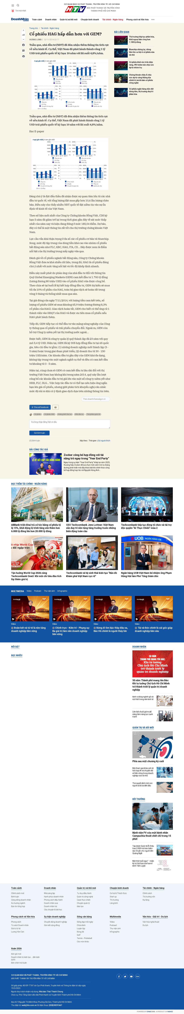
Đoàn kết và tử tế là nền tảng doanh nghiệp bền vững (28, 629)
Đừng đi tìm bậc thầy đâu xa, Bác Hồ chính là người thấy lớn (111, 629)
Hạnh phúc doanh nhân (54, 897)
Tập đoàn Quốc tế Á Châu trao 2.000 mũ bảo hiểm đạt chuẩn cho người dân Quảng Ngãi (143, 849)
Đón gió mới (16, 954)
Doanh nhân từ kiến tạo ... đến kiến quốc (25, 958)
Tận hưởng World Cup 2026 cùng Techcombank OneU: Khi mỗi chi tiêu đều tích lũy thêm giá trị (36, 576)
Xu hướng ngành (18, 903)
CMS (151, 1012)
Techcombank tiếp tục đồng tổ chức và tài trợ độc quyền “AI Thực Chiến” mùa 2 (146, 526)
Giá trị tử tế (15, 928)
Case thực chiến (83, 900)
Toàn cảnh (37, 19)
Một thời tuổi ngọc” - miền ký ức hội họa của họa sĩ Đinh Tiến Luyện (143, 863)
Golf (78, 935)
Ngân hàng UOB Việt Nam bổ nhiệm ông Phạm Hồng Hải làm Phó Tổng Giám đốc (146, 574)
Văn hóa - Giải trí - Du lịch (155, 916)
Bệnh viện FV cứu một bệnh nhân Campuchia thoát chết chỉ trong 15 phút (151, 835)
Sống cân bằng (84, 916)
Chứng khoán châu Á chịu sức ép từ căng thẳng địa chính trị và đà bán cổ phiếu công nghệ (141, 79)
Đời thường (138, 799)
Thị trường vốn (149, 897)
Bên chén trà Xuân (19, 963)
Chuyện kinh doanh (90, 19)
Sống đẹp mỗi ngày (85, 922)
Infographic (62, 591)
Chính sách (147, 893)
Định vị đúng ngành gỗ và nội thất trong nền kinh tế (142, 698)
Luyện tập (81, 928)
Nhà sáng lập (49, 893)
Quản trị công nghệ (85, 897)
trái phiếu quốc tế (93, 414)
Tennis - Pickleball (84, 938)
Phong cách (16, 922)
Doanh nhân (51, 19)
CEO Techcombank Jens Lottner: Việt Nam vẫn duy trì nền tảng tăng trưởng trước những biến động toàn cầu (91, 528)
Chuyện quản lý (83, 903)
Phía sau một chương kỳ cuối (148, 761)
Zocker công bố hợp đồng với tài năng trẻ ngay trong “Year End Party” (86, 456)
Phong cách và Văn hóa (137, 19)
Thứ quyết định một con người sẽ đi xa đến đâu (142, 784)
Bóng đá (80, 932)
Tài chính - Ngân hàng (112, 19)
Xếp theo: (84, 441)
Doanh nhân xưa (51, 903)
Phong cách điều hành (53, 900)
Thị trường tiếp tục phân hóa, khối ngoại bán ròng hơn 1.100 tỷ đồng (142, 39)
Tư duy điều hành (84, 893)
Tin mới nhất (20, 11)
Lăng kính (114, 903)
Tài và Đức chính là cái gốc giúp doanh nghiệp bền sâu (153, 629)
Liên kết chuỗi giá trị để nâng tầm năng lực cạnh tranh (142, 714)
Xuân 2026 (16, 948)
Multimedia (17, 591)
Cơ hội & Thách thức (118, 893)
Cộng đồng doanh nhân (21, 900)
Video (29, 591)
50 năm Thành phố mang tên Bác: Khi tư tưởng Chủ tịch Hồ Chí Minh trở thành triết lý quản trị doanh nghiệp (151, 685)
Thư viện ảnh (49, 591)
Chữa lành (81, 925)
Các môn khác (83, 942)
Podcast (37, 591)
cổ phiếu (37, 414)
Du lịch (145, 925)
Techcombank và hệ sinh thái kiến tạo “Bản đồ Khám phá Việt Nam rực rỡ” (91, 574)
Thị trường (114, 900)
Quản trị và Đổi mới (68, 19)
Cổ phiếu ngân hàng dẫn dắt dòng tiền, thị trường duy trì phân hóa (141, 91)
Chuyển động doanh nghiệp (55, 922)
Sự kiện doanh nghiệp (54, 916)
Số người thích (104, 441)
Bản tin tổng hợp (18, 906)
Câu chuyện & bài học (53, 910)
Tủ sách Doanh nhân (20, 925)
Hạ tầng (146, 900)
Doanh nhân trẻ (50, 906)
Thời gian (92, 441)
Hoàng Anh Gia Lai (65, 414)
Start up (113, 897)
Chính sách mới (17, 893)
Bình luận (15, 897)
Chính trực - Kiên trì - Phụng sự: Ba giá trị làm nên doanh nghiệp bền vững (71, 631)
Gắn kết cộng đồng (52, 925)
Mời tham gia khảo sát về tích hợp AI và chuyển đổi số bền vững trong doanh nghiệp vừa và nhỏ (142, 772)
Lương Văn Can (17, 932)
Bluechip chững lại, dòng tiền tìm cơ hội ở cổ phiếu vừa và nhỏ (141, 52)
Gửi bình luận (39, 433)
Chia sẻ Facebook (41, 407)
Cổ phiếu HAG (49, 414)
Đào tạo (80, 906)
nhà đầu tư (79, 414)
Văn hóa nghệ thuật (151, 922)
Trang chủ (33, 28)
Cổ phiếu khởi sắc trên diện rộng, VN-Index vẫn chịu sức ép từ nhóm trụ (141, 64)
